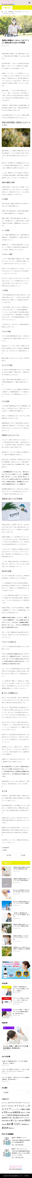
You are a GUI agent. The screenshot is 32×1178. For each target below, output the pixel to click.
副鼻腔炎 (16, 1112)
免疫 (11, 1112)
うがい (5, 1102)
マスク (18, 1109)
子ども (5, 1115)
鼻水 (27, 1124)
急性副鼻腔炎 (22, 1115)
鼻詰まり (11, 1128)
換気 (14, 1118)
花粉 (22, 1120)
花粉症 (5, 850)
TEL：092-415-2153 (17, 1157)
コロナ (26, 1106)
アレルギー (19, 1102)
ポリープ (13, 1109)
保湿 (9, 1112)
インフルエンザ (10, 1106)
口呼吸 (28, 1112)
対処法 (9, 1115)
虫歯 (3, 1124)
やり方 (13, 1102)
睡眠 (20, 1120)
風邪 (9, 1124)
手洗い (10, 1118)
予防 (5, 1112)
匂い (25, 1112)
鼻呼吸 (24, 1124)
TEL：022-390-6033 (17, 1145)
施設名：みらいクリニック (19, 1149)
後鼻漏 (15, 1115)
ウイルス (20, 1106)
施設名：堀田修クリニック (19, 1137)
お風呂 (8, 1102)
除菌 (5, 1124)
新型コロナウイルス (22, 1118)
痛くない (14, 1120)
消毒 (6, 1120)
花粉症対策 (7, 8)
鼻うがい (16, 1123)
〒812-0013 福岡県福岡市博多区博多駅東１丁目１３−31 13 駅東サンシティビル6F (21, 1153)
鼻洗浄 (5, 1128)
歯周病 (3, 1120)
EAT (3, 1102)
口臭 (3, 1115)
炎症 (9, 1120)
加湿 (22, 1112)
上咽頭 (22, 1109)
